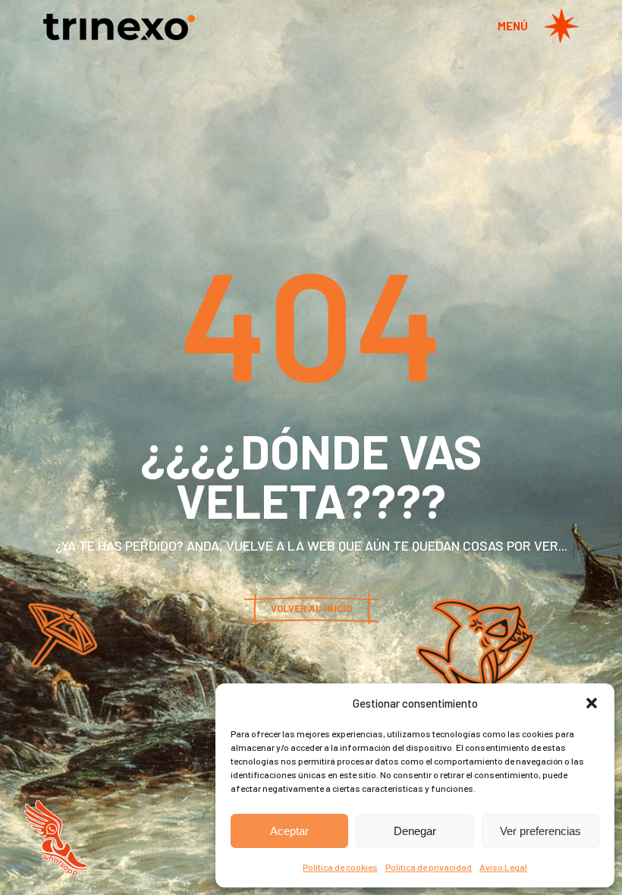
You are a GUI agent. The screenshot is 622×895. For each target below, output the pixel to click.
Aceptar (289, 830)
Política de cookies (340, 867)
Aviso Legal (503, 867)
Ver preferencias (540, 830)
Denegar (415, 830)
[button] (591, 703)
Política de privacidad (428, 867)
